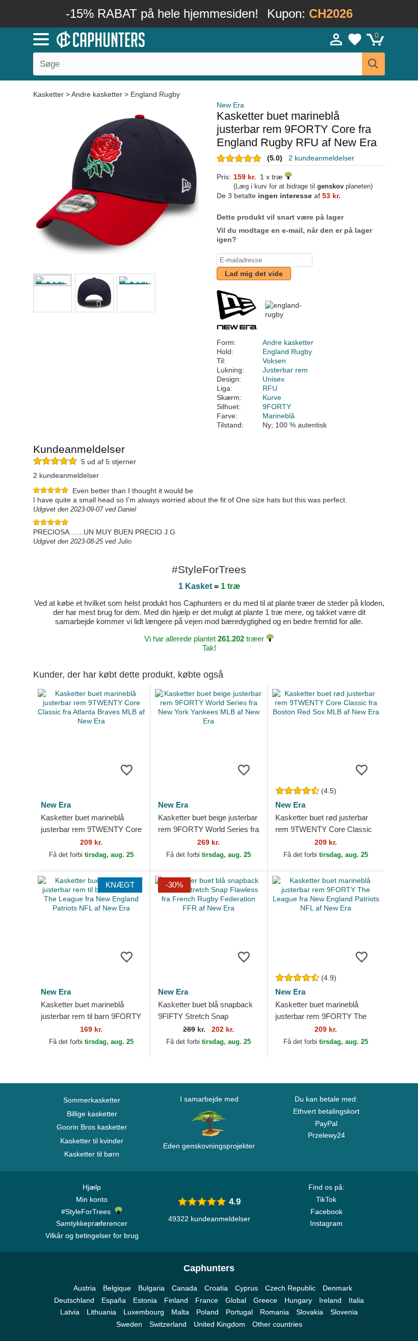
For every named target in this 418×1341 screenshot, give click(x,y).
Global (235, 1300)
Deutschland (74, 1300)
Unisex (273, 379)
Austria (84, 1288)
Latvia (70, 1312)
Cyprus (246, 1288)
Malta (180, 1312)
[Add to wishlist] (127, 769)
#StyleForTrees (88, 1212)
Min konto (92, 1199)
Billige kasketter (92, 1114)
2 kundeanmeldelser (321, 158)
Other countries (277, 1324)
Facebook (326, 1212)
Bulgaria (151, 1288)
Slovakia (309, 1312)
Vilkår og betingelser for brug (92, 1235)
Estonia (145, 1300)
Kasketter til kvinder (91, 1141)
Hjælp (92, 1187)
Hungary (298, 1300)
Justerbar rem (285, 370)
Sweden (129, 1324)
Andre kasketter (96, 94)
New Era (230, 105)
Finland (176, 1300)
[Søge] (373, 63)
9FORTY (277, 407)
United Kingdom (219, 1324)
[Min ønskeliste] (355, 39)
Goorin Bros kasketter (92, 1127)
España (113, 1300)
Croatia (216, 1288)
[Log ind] (336, 39)
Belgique (117, 1288)
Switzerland (168, 1324)
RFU (270, 388)
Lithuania (101, 1312)
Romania (274, 1312)
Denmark (337, 1288)
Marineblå (279, 416)
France (206, 1300)
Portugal (239, 1312)
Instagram (326, 1223)
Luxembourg (143, 1312)
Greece (265, 1300)
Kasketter (49, 94)
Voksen (274, 361)
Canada (184, 1288)
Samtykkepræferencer (91, 1223)
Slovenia (344, 1312)
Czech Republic (290, 1288)
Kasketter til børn (91, 1154)
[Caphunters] (132, 39)
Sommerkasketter (91, 1100)
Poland (207, 1312)
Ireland (330, 1300)
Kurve (272, 397)
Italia (356, 1300)
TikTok (326, 1199)
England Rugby (155, 94)
